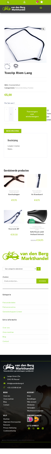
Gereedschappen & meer (12, 312)
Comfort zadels (36, 227)
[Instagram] (34, 428)
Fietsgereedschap (14, 191)
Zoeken (6, 277)
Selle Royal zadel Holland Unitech (37, 233)
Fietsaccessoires (9, 307)
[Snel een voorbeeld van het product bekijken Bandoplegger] (23, 178)
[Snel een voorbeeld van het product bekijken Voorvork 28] (23, 214)
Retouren (6, 425)
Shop (29, 396)
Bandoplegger (14, 194)
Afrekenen (31, 405)
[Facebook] (29, 428)
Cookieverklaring (9, 431)
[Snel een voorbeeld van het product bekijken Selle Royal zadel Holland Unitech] (45, 214)
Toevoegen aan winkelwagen (32, 114)
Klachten (6, 419)
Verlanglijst (31, 408)
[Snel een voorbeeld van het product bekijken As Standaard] (45, 178)
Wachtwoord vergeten (35, 411)
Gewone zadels (39, 229)
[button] (8, 2)
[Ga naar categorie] (38, 269)
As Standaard (37, 194)
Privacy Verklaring (9, 428)
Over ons (6, 328)
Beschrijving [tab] (12, 131)
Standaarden (37, 192)
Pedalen (30, 88)
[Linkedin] (43, 428)
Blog (4, 337)
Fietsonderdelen (21, 88)
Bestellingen (31, 399)
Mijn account (31, 402)
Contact (6, 341)
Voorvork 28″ (14, 229)
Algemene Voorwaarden (12, 422)
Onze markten (8, 332)
